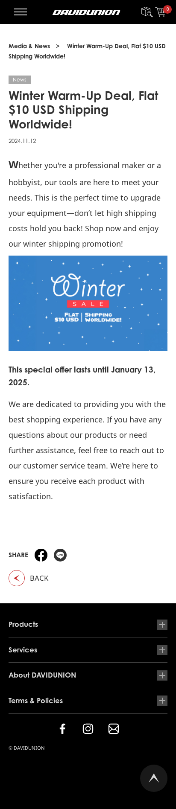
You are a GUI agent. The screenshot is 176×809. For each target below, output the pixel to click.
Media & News (29, 45)
